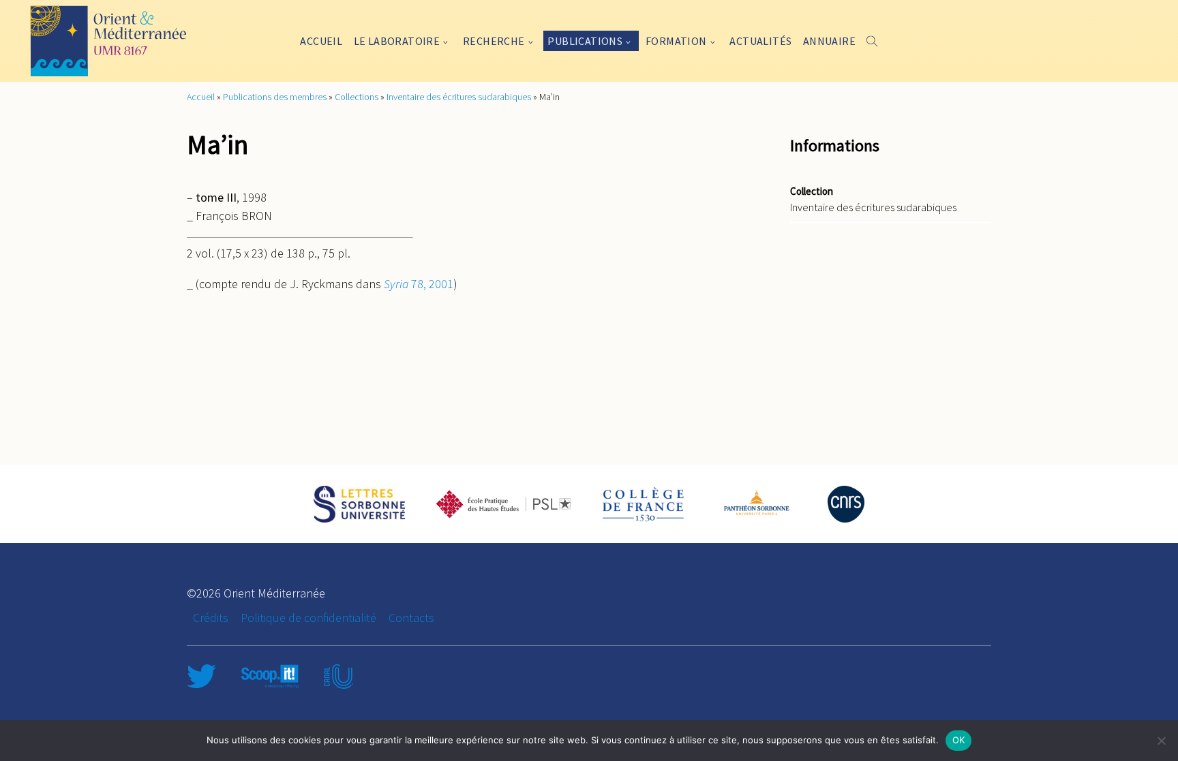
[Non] (1161, 740)
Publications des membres (275, 97)
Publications (584, 41)
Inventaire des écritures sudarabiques (459, 97)
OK (958, 739)
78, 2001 (418, 284)
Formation (676, 41)
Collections (356, 97)
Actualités (760, 41)
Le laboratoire (397, 41)
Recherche (494, 41)
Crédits (210, 617)
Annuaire (829, 41)
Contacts (411, 617)
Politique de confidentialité (308, 617)
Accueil (321, 41)
